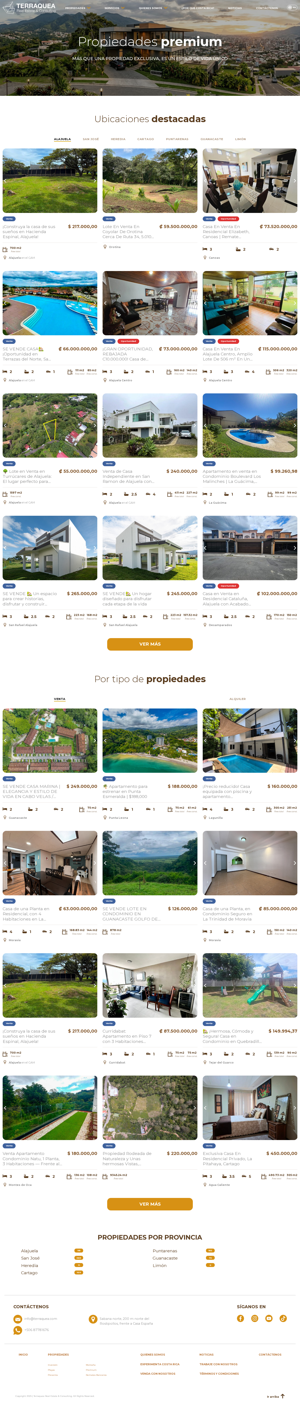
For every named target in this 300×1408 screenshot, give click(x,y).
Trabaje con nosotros (218, 1364)
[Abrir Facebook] (240, 1318)
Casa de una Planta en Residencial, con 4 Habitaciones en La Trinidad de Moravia (26, 913)
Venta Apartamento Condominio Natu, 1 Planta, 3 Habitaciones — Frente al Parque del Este (31, 1158)
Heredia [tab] (118, 139)
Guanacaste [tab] (212, 139)
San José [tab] (91, 139)
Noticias (235, 8)
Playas (51, 1370)
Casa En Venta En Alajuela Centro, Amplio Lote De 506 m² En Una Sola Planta (228, 353)
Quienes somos (150, 8)
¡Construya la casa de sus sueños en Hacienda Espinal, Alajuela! (29, 231)
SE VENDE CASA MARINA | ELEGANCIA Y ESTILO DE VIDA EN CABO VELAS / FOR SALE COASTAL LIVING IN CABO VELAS (31, 791)
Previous (6, 181)
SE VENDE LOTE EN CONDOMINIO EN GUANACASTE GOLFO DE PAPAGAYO (130, 913)
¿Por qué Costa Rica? (197, 8)
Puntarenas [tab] (177, 139)
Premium (91, 1370)
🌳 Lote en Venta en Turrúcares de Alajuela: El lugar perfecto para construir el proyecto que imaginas (27, 476)
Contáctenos (267, 8)
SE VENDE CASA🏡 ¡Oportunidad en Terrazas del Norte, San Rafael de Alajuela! (27, 353)
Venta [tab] (59, 699)
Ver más (150, 644)
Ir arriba (273, 1396)
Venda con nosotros (157, 1373)
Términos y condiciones (219, 1373)
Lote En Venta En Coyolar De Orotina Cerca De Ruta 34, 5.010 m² (127, 231)
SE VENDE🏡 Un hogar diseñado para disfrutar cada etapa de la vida (127, 598)
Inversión (53, 1365)
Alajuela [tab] (62, 139)
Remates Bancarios (96, 1375)
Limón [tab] (240, 139)
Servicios (112, 8)
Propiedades (75, 8)
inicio (23, 1354)
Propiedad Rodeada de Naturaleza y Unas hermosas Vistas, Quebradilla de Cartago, (127, 1158)
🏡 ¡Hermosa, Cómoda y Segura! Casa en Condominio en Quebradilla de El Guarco (232, 1036)
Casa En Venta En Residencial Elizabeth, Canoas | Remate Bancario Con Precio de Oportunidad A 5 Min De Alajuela (229, 231)
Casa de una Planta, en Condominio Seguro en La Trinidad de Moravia (227, 913)
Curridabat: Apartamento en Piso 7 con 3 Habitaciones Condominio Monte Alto (128, 1036)
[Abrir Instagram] (254, 1318)
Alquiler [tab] (238, 699)
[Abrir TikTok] (283, 1318)
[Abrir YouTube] (268, 1318)
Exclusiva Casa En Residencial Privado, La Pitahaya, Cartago (227, 1158)
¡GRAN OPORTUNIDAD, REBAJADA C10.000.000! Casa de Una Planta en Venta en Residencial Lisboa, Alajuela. (128, 353)
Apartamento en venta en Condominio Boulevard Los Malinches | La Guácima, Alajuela (232, 476)
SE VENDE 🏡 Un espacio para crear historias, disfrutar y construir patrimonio (30, 598)
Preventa (53, 1375)
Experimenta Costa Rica (159, 1364)
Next (94, 181)
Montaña (91, 1365)
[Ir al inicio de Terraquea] (29, 8)
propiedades (58, 1354)
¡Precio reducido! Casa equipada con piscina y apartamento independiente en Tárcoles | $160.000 (231, 791)
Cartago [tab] (145, 139)
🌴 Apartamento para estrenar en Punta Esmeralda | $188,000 (125, 791)
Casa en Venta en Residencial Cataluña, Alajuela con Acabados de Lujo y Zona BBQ (227, 598)
